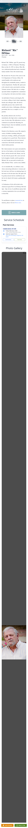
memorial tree (19, 200)
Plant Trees (19, 239)
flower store (18, 202)
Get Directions (8, 239)
